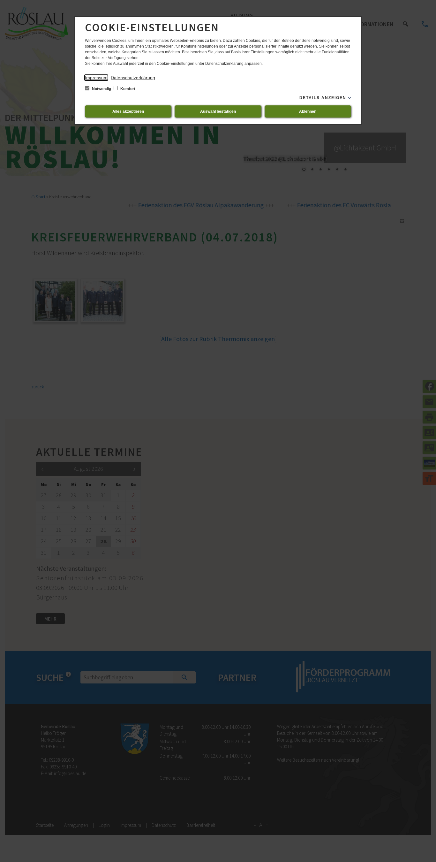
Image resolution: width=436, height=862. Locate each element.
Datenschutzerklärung (133, 77)
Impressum (96, 77)
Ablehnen (307, 111)
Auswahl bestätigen (218, 111)
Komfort (127, 89)
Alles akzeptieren (128, 111)
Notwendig (101, 89)
